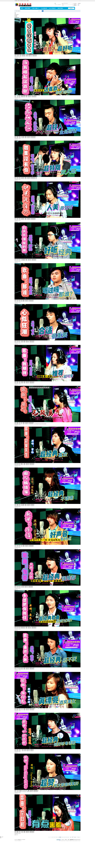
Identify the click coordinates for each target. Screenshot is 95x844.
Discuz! (19, 839)
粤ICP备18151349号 (77, 839)
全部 (15, 13)
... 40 (70, 837)
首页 (22, 8)
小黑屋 (68, 839)
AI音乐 (19, 0)
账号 (62, 3)
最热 (18, 17)
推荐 (15, 17)
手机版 (66, 839)
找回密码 (79, 3)
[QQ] (58, 839)
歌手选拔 (16, 15)
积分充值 (24, 0)
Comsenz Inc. (19, 840)
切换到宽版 (79, 0)
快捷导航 (71, 8)
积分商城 (21, 0)
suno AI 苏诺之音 (52, 8)
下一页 (78, 837)
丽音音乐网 (71, 839)
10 (56, 837)
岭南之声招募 (60, 8)
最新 (16, 17)
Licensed (23, 839)
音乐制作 (16, 16)
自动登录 (75, 3)
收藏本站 (27, 0)
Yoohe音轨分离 (44, 8)
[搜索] (42, 11)
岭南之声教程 (27, 8)
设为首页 (16, 0)
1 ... (49, 837)
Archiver (63, 839)
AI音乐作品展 (16, 14)
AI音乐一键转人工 (35, 8)
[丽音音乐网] (23, 4)
